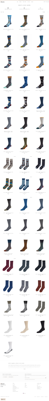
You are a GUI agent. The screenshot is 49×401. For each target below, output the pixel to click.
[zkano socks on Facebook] (2, 386)
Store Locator (14, 390)
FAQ (37, 385)
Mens (25, 384)
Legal (35, 396)
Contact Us (38, 384)
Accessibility (42, 396)
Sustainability (14, 386)
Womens (26, 385)
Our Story (14, 384)
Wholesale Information (15, 391)
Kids (25, 386)
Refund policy (46, 396)
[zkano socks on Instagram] (1, 386)
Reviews (14, 385)
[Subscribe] (45, 378)
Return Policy (38, 386)
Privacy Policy (38, 396)
